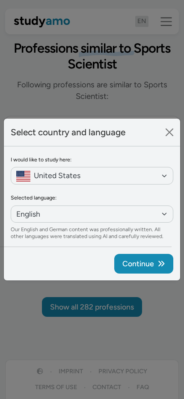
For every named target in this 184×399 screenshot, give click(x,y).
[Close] (169, 132)
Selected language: (33, 197)
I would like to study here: (41, 159)
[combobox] (92, 175)
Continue (138, 263)
